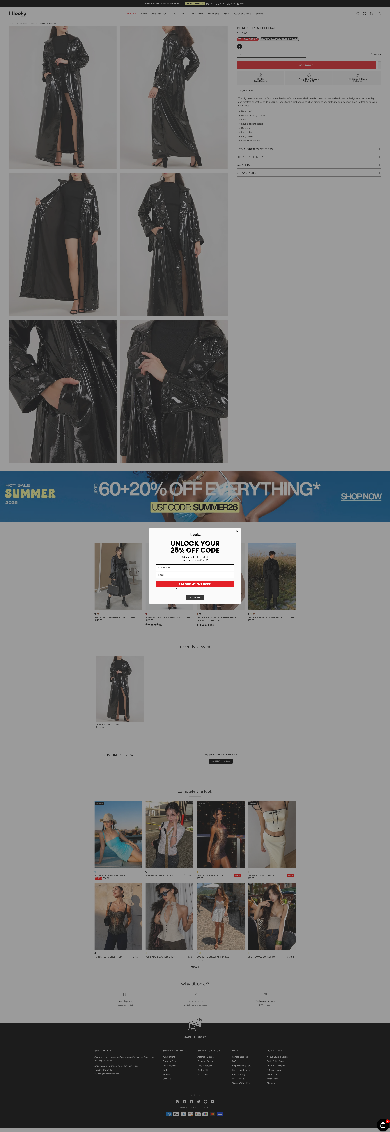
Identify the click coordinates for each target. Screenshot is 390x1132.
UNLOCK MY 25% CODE (195, 584)
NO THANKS (195, 598)
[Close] (237, 531)
